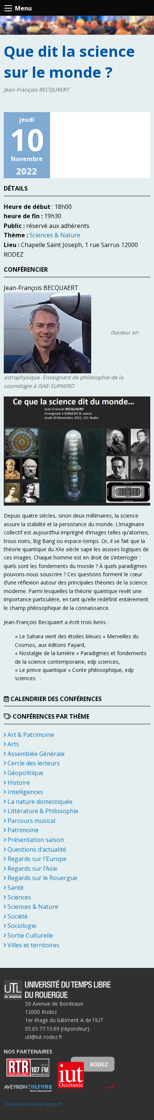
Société (17, 916)
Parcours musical (30, 821)
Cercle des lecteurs (33, 763)
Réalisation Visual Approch (34, 1104)
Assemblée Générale (35, 754)
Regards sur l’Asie (31, 868)
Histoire (18, 782)
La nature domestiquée (39, 801)
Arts (12, 744)
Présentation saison (35, 840)
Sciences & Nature (55, 235)
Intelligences (24, 792)
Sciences (18, 897)
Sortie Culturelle (29, 935)
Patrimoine (22, 830)
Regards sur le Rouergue (41, 878)
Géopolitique (24, 773)
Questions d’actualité (36, 849)
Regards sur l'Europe (36, 859)
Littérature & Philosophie (42, 811)
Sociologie (21, 926)
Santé (15, 887)
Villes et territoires (32, 945)
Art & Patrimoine (30, 735)
